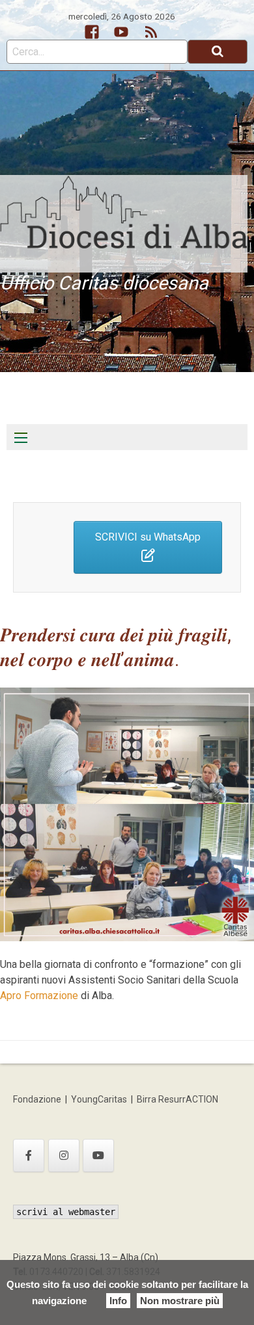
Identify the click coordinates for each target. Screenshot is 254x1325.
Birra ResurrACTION (177, 1099)
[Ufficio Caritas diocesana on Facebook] (28, 1155)
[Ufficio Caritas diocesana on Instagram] (63, 1155)
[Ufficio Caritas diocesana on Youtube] (98, 1155)
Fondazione (37, 1099)
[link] (39, 995)
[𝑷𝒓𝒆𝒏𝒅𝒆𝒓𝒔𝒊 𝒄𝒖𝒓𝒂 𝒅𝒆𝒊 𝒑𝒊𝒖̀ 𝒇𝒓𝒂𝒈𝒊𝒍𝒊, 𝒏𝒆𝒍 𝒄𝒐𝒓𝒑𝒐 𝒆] (127, 813)
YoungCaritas (99, 1099)
